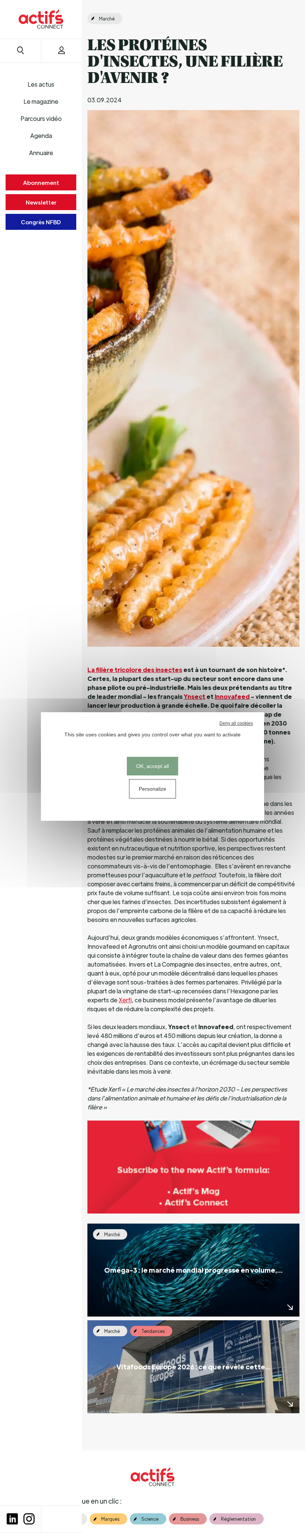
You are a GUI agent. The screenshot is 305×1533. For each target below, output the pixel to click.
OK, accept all (152, 766)
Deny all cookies (236, 723)
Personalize (152, 789)
